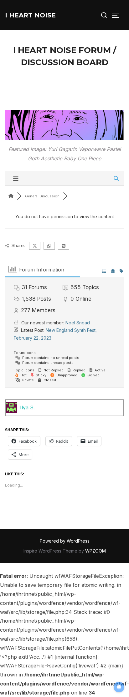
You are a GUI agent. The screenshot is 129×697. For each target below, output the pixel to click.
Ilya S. (27, 407)
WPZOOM (95, 550)
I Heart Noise (30, 15)
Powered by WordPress (65, 541)
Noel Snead (77, 322)
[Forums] (10, 196)
